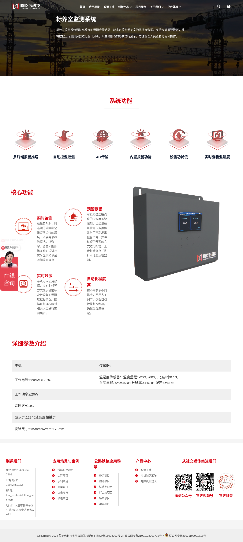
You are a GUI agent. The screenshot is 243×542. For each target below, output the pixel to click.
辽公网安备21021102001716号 (143, 535)
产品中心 (143, 461)
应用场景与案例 (66, 461)
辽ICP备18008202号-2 (109, 535)
